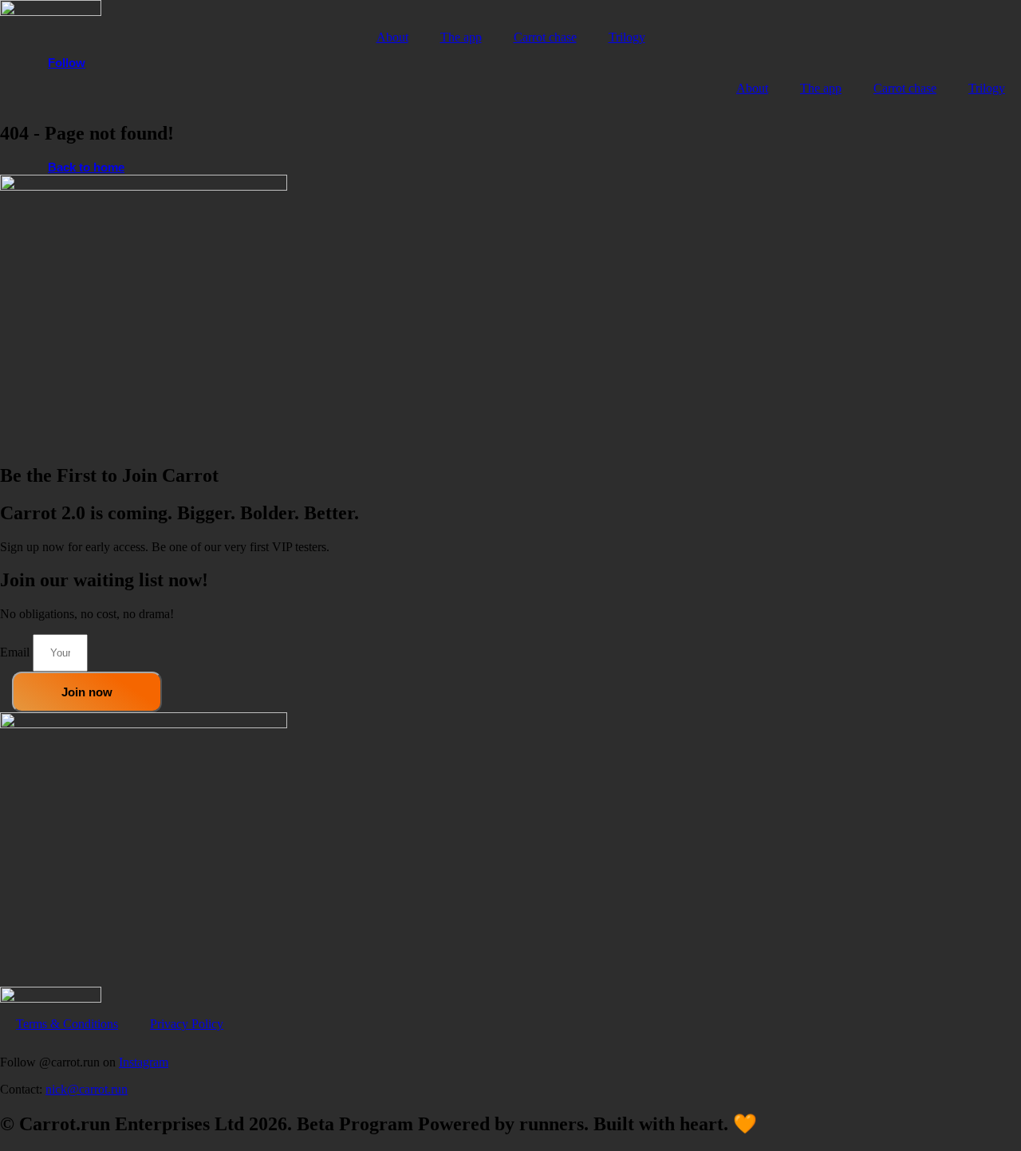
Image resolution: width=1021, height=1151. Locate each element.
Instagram (143, 1062)
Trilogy (627, 37)
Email (16, 652)
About (392, 37)
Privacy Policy (186, 1024)
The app (461, 37)
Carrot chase (545, 37)
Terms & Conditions (67, 1024)
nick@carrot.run (86, 1089)
